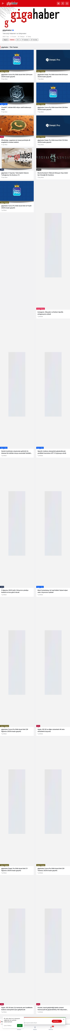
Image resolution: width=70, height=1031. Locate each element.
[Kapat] (64, 1019)
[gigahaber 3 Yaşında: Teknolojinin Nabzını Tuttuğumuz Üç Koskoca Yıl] (17, 163)
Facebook (26, 39)
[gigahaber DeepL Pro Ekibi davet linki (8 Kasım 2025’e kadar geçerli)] (53, 65)
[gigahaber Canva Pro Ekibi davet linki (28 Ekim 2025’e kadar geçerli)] (53, 98)
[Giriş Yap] (62, 3)
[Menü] (3, 3)
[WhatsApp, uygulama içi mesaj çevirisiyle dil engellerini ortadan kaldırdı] (17, 131)
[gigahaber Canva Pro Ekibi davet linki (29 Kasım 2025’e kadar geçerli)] (17, 65)
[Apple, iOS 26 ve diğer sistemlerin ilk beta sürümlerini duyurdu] (53, 667)
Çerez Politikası (7, 1025)
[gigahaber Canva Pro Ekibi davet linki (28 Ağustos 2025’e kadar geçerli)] (17, 667)
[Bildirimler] (67, 3)
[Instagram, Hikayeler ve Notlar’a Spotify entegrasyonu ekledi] (53, 250)
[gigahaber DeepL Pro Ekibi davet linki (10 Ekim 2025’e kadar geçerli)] (53, 131)
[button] (58, 3)
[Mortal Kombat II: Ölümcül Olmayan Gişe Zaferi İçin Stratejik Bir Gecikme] (53, 163)
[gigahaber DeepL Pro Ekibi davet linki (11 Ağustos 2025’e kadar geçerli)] (17, 806)
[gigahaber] (12, 3)
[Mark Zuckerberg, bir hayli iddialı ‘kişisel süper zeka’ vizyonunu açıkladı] (53, 528)
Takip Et (6, 39)
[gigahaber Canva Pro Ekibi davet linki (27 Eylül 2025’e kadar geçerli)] (17, 196)
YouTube (35, 39)
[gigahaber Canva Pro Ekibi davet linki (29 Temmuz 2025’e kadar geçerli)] (53, 806)
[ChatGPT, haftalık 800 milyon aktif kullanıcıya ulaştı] (17, 98)
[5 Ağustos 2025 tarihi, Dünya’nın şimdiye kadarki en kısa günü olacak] (17, 528)
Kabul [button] (19, 1025)
